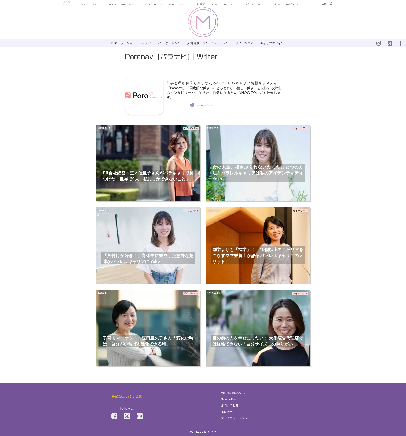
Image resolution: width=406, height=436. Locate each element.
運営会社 (227, 412)
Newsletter (228, 399)
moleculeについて (233, 392)
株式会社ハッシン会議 (127, 397)
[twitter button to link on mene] (378, 43)
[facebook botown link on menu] (400, 43)
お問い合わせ (230, 405)
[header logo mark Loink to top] (79, 5)
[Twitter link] (127, 416)
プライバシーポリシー (235, 418)
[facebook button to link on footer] (114, 416)
